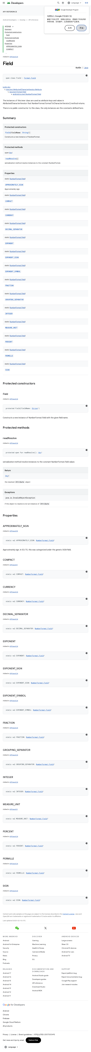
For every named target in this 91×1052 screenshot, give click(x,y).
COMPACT (9, 201)
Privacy (35, 956)
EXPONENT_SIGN (12, 257)
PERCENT (8, 342)
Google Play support (69, 981)
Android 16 (7, 977)
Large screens (67, 940)
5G (33, 959)
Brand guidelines (25, 1034)
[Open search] (58, 2)
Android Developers (10, 20)
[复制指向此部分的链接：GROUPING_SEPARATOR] (32, 750)
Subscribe (33, 1040)
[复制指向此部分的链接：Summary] (18, 118)
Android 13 (7, 988)
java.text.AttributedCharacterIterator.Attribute (24, 89)
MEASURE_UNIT (11, 328)
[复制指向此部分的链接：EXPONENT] (18, 641)
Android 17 (7, 973)
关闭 (70, 28)
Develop (22, 20)
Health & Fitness (38, 948)
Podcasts (6, 963)
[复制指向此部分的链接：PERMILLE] (16, 858)
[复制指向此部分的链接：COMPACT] (17, 560)
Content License (68, 914)
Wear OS (65, 944)
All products (7, 1026)
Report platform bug (69, 973)
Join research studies (69, 984)
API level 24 (14, 57)
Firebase (6, 1018)
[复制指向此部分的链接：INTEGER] (15, 777)
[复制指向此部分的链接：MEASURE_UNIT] (22, 804)
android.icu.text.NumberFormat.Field (27, 94)
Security (6, 948)
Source (5, 952)
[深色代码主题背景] (86, 75)
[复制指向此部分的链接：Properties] (20, 515)
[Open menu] (3, 3)
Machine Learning (39, 944)
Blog (4, 959)
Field (7, 132)
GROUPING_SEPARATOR (14, 299)
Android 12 (7, 992)
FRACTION (9, 285)
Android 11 (7, 996)
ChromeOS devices (69, 948)
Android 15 (7, 981)
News (5, 956)
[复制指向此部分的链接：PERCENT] (16, 831)
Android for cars (68, 952)
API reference (10, 12)
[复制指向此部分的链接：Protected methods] (31, 427)
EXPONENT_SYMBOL (12, 271)
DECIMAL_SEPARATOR (13, 229)
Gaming (35, 940)
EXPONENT (9, 243)
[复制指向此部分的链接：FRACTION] (17, 723)
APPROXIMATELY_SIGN (14, 185)
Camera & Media (38, 952)
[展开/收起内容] (12, 26)
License (13, 1034)
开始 (81, 28)
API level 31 (14, 565)
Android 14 (7, 984)
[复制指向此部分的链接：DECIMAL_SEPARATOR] (30, 614)
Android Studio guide (40, 975)
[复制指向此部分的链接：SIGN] (11, 886)
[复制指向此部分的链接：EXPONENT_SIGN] (24, 668)
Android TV (66, 956)
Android (6, 940)
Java (86, 68)
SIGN (7, 370)
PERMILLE (9, 356)
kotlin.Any (6, 87)
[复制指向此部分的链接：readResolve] (18, 438)
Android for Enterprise (11, 944)
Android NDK (37, 991)
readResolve (10, 159)
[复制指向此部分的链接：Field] (10, 394)
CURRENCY (9, 215)
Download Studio (38, 987)
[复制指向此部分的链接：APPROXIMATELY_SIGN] (31, 526)
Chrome (6, 1015)
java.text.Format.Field (17, 92)
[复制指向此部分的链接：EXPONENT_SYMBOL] (28, 695)
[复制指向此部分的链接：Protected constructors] (37, 383)
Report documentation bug (72, 977)
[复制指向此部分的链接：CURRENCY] (17, 587)
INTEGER (8, 314)
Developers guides (39, 979)
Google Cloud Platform (11, 1022)
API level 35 (14, 531)
